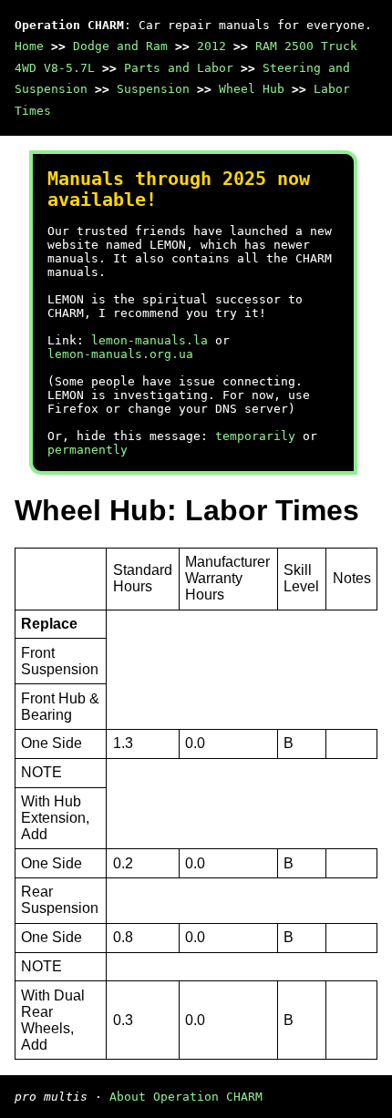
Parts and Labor (178, 68)
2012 (211, 46)
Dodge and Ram (120, 46)
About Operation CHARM (186, 1096)
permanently (87, 449)
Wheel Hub (251, 89)
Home (29, 46)
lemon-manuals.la (149, 340)
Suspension (153, 89)
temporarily (255, 436)
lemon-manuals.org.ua (120, 354)
